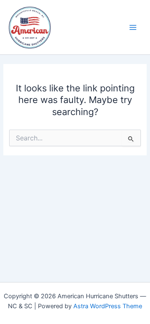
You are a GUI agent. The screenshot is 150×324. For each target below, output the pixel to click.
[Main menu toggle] (133, 27)
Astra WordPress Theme (107, 306)
